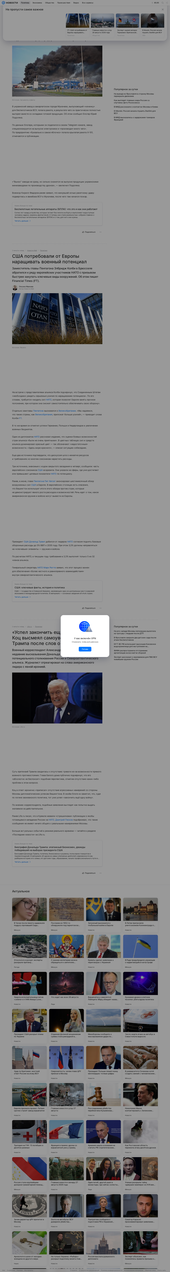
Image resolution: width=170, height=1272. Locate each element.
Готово (85, 649)
